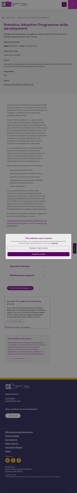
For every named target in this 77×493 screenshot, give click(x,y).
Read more (55, 243)
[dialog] (38, 246)
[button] (38, 248)
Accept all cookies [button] (38, 254)
